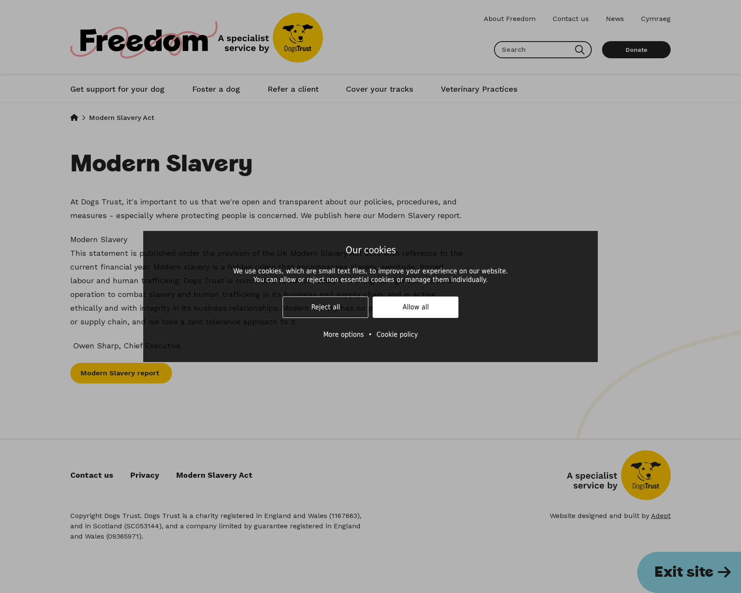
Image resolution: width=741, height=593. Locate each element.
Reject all (325, 307)
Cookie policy (397, 334)
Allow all (416, 307)
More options (343, 334)
